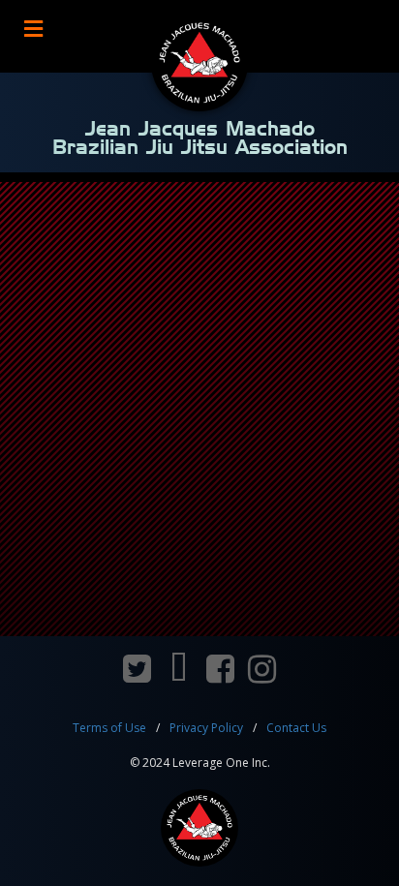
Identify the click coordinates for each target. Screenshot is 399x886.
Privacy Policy (206, 727)
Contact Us (296, 727)
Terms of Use (109, 727)
